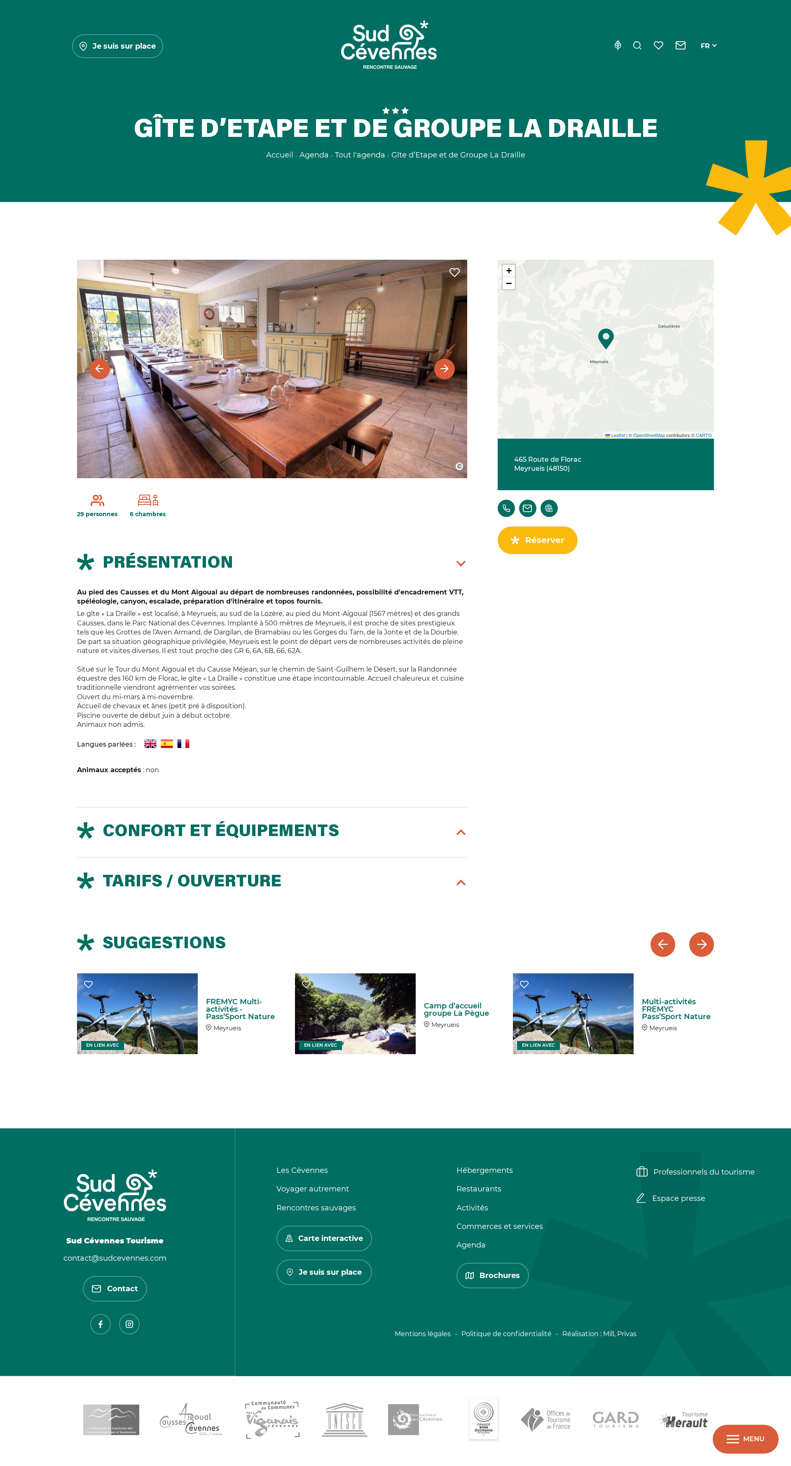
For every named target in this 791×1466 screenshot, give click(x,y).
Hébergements (484, 1170)
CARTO (704, 435)
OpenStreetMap (649, 435)
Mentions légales (423, 1334)
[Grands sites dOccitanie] (483, 1421)
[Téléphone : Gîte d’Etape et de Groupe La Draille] (506, 508)
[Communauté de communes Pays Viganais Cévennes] (272, 1421)
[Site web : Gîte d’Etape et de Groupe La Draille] (549, 508)
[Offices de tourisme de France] (546, 1421)
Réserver (544, 540)
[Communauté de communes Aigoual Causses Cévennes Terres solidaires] (191, 1421)
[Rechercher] (637, 46)
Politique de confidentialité (506, 1334)
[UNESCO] (344, 1421)
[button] (606, 339)
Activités (472, 1207)
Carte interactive (330, 1238)
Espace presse (678, 1198)
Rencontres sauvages (316, 1207)
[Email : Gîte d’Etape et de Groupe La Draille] (527, 508)
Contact (122, 1288)
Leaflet (617, 435)
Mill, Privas (620, 1334)
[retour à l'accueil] (389, 46)
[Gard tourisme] (616, 1421)
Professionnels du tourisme (704, 1172)
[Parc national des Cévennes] (417, 1421)
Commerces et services (499, 1226)
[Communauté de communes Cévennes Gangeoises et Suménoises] (111, 1421)
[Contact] (681, 46)
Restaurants (478, 1188)
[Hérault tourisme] (683, 1421)
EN (706, 55)
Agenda (471, 1245)
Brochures (500, 1275)
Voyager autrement (312, 1188)
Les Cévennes (302, 1170)
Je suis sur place (124, 46)
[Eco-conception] (618, 46)
